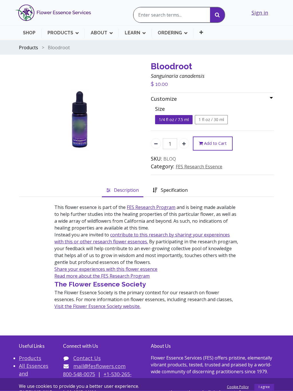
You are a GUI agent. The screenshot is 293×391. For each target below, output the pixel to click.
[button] (201, 32)
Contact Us (87, 358)
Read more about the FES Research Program (102, 276)
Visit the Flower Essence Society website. (97, 306)
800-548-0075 (79, 374)
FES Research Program (151, 207)
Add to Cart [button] (215, 143)
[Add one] (184, 143)
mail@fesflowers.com (99, 366)
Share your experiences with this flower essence (105, 269)
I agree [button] (264, 386)
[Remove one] (156, 143)
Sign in (260, 12)
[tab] (122, 190)
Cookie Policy (238, 386)
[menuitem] (32, 32)
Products (28, 47)
